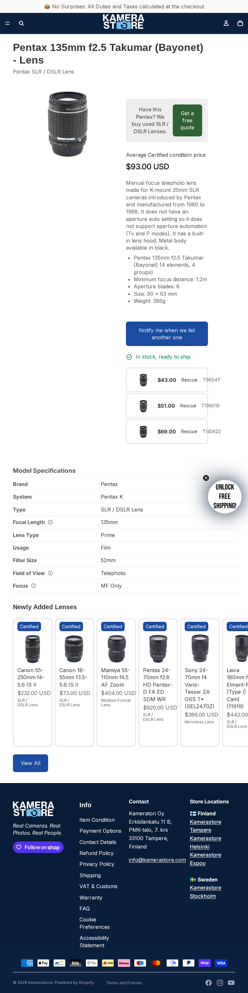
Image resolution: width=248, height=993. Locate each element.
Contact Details (97, 842)
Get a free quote (187, 120)
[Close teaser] (206, 478)
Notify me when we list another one (167, 334)
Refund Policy (96, 853)
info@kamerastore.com (157, 860)
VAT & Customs (98, 886)
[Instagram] (220, 983)
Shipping (90, 875)
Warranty (90, 897)
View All (30, 763)
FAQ (84, 908)
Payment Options (100, 831)
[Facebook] (208, 983)
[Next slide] (228, 683)
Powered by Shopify (74, 982)
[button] (225, 496)
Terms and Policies (124, 982)
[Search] (21, 23)
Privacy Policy (96, 864)
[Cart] (240, 23)
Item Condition (97, 820)
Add (43, 654)
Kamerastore (40, 982)
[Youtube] (231, 983)
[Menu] (7, 23)
